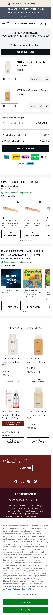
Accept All (25, 610)
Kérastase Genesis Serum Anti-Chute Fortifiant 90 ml (12, 414)
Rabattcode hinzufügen (13, 118)
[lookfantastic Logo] (25, 23)
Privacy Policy (12, 589)
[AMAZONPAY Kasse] (16, 157)
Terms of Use (28, 589)
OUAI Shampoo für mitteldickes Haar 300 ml (37, 414)
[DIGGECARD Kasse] (6, 157)
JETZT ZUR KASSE (25, 52)
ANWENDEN (41, 123)
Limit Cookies (25, 602)
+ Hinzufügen (11, 234)
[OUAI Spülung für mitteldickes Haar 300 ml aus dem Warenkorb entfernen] (4, 79)
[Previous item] (3, 218)
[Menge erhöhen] (15, 79)
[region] (25, 566)
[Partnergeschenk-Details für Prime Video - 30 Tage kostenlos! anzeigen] (18, 271)
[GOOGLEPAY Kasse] (21, 163)
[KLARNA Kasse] (25, 157)
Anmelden (25, 468)
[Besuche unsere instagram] (29, 481)
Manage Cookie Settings (25, 594)
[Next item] (48, 218)
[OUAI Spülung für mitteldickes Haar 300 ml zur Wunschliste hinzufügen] (47, 79)
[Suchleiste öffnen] (8, 23)
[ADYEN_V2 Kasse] (35, 157)
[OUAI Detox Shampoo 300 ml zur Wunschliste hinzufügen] (47, 106)
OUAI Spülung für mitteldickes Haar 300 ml (11, 361)
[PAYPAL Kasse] (30, 163)
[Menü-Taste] (3, 23)
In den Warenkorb (13, 380)
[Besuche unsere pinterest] (35, 481)
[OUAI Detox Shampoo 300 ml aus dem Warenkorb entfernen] (4, 106)
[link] (42, 23)
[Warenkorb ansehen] (46, 23)
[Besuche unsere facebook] (16, 481)
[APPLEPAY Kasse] (44, 157)
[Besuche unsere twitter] (22, 481)
